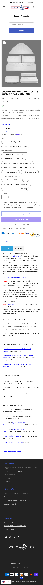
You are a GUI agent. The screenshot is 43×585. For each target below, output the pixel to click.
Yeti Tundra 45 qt (30, 172)
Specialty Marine (17, 581)
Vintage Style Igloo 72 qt (14, 159)
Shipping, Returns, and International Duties (20, 468)
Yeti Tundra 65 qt (11, 172)
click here (17, 256)
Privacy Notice (9, 475)
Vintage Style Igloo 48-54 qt (15, 154)
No (25, 180)
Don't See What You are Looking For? (18, 493)
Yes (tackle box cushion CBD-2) (16, 184)
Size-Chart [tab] (18, 248)
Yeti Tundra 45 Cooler (12, 436)
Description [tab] (7, 248)
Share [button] (6, 241)
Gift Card (7, 482)
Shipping (4, 131)
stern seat (11, 305)
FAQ (5, 507)
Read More (6, 124)
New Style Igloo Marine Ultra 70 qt (18, 167)
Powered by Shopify (29, 581)
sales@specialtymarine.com (15, 526)
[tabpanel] (21, 353)
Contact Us (8, 478)
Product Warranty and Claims (15, 471)
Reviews (7, 497)
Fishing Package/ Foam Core (15, 146)
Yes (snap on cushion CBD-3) (15, 189)
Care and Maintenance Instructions (16, 277)
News (6, 511)
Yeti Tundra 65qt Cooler (13, 443)
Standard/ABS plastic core (14, 142)
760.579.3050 (9, 530)
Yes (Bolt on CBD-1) (11, 180)
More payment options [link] (21, 224)
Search (21, 30)
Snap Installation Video (12, 452)
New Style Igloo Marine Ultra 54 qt (18, 163)
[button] (4, 7)
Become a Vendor (10, 504)
